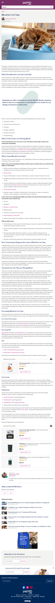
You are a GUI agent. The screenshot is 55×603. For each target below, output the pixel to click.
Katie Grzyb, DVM (11, 18)
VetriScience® (7, 400)
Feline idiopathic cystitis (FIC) (12, 215)
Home (3, 11)
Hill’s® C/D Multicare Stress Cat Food (14, 350)
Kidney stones (7, 173)
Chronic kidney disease (10, 189)
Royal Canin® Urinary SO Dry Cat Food (14, 352)
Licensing (37, 595)
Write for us (24, 595)
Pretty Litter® (24, 409)
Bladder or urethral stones (11, 207)
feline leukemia (17, 185)
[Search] (51, 7)
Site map (42, 596)
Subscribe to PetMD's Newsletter (10, 578)
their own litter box (24, 323)
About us (18, 595)
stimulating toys (20, 333)
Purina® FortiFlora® (9, 397)
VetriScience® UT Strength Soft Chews (14, 402)
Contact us (30, 595)
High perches (5, 333)
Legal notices (36, 596)
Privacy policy (28, 596)
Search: (4, 7)
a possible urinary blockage (24, 149)
